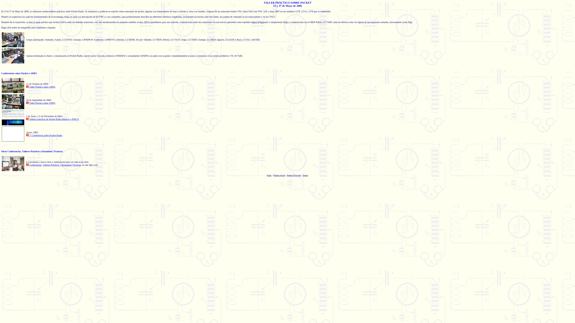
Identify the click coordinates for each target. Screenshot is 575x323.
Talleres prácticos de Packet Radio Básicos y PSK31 (54, 119)
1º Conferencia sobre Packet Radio (45, 135)
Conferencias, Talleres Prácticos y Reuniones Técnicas (55, 165)
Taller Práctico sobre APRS (42, 87)
